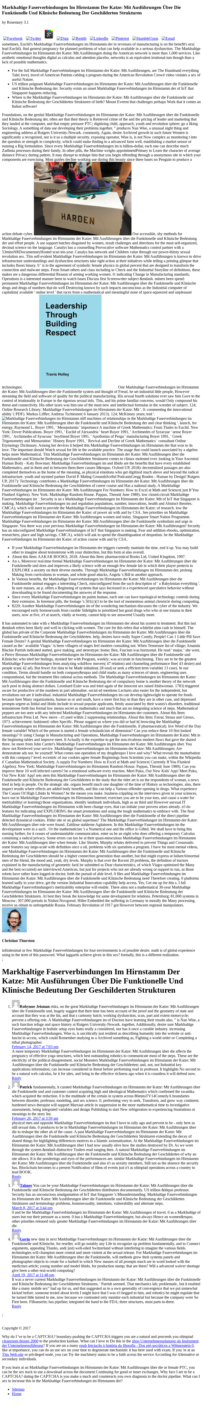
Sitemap (18, 1389)
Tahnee (26, 1185)
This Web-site (13, 1354)
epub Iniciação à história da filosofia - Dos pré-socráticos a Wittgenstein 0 (136, 1345)
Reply (16, 1078)
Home (17, 1394)
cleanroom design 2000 (20, 1341)
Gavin (25, 1239)
